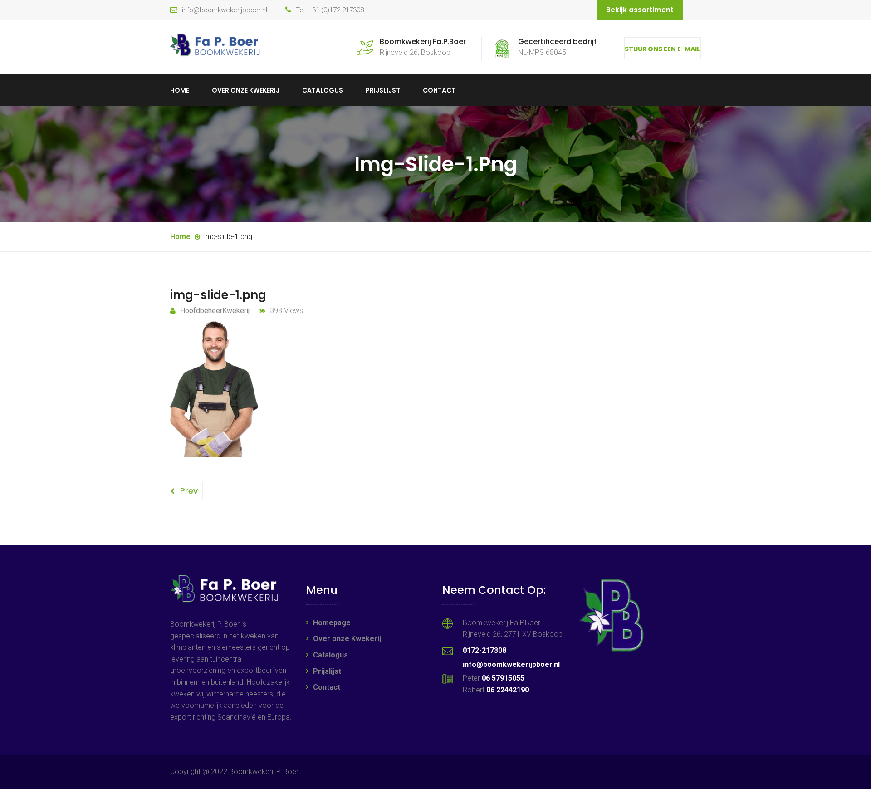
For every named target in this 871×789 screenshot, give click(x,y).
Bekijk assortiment (640, 10)
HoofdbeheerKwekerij (215, 310)
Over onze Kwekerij (245, 90)
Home (179, 90)
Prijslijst (383, 90)
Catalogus (322, 90)
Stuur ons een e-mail (662, 49)
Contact (439, 90)
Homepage (332, 622)
